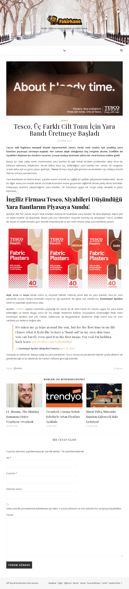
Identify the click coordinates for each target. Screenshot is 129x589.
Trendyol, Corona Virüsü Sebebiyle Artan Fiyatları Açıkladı (63, 417)
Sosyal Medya (93, 583)
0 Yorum (118, 368)
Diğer (60, 583)
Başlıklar (53, 583)
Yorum (9, 514)
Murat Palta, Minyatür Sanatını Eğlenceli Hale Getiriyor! (102, 417)
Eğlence (68, 583)
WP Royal (10, 583)
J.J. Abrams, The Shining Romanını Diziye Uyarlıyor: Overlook (22, 417)
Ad (8, 457)
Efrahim (18, 368)
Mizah (76, 583)
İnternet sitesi (14, 488)
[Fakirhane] (64, 20)
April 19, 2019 (67, 348)
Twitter (20, 308)
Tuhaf (104, 583)
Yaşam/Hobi (114, 583)
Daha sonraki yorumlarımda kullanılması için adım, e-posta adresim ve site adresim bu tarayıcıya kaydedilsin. (64, 508)
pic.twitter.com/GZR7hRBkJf (52, 342)
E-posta (11, 473)
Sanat (65, 120)
